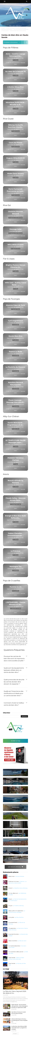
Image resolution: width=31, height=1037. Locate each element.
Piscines (15, 781)
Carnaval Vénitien (19, 876)
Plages (15, 772)
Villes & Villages (15, 842)
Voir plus (15, 1033)
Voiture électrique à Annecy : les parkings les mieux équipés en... (19, 1020)
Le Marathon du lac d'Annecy (20, 888)
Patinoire (15, 859)
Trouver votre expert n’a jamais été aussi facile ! (16, 28)
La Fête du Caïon (22, 940)
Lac (15, 798)
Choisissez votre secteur (11, 42)
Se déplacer (15, 833)
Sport (15, 816)
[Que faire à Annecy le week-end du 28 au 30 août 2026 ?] (6, 1013)
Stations (15, 850)
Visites (15, 790)
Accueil (3, 28)
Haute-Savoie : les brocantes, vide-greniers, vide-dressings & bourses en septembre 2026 (19, 1006)
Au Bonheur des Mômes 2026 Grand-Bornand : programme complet (19, 1028)
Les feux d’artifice (19, 917)
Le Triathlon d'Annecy (18, 905)
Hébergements (15, 824)
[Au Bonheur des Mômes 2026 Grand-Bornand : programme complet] (6, 1028)
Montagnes (15, 807)
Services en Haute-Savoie (6, 29)
